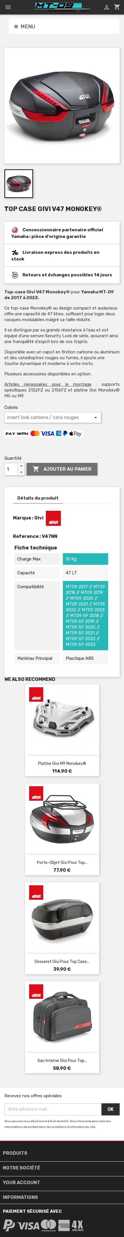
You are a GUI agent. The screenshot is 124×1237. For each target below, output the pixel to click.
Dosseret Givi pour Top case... (62, 961)
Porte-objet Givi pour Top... (62, 862)
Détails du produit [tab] (38, 498)
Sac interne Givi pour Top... (62, 1060)
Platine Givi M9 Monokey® (62, 763)
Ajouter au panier (62, 468)
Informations (20, 1197)
